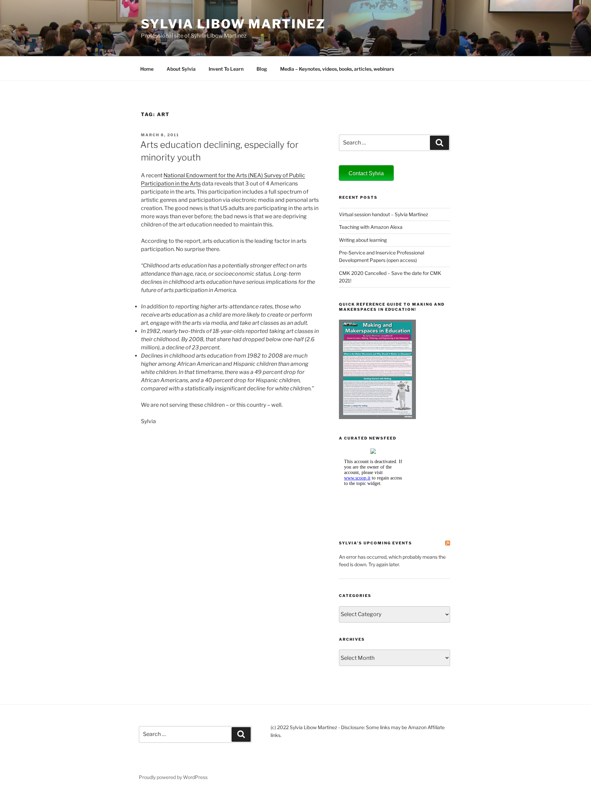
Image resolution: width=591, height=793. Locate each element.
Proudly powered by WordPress (173, 777)
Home (147, 69)
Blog (262, 69)
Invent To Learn (226, 69)
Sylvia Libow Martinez (233, 23)
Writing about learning (363, 240)
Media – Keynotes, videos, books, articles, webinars (337, 69)
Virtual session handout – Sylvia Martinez (383, 214)
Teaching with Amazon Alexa (371, 227)
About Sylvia (181, 69)
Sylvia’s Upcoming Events (375, 543)
